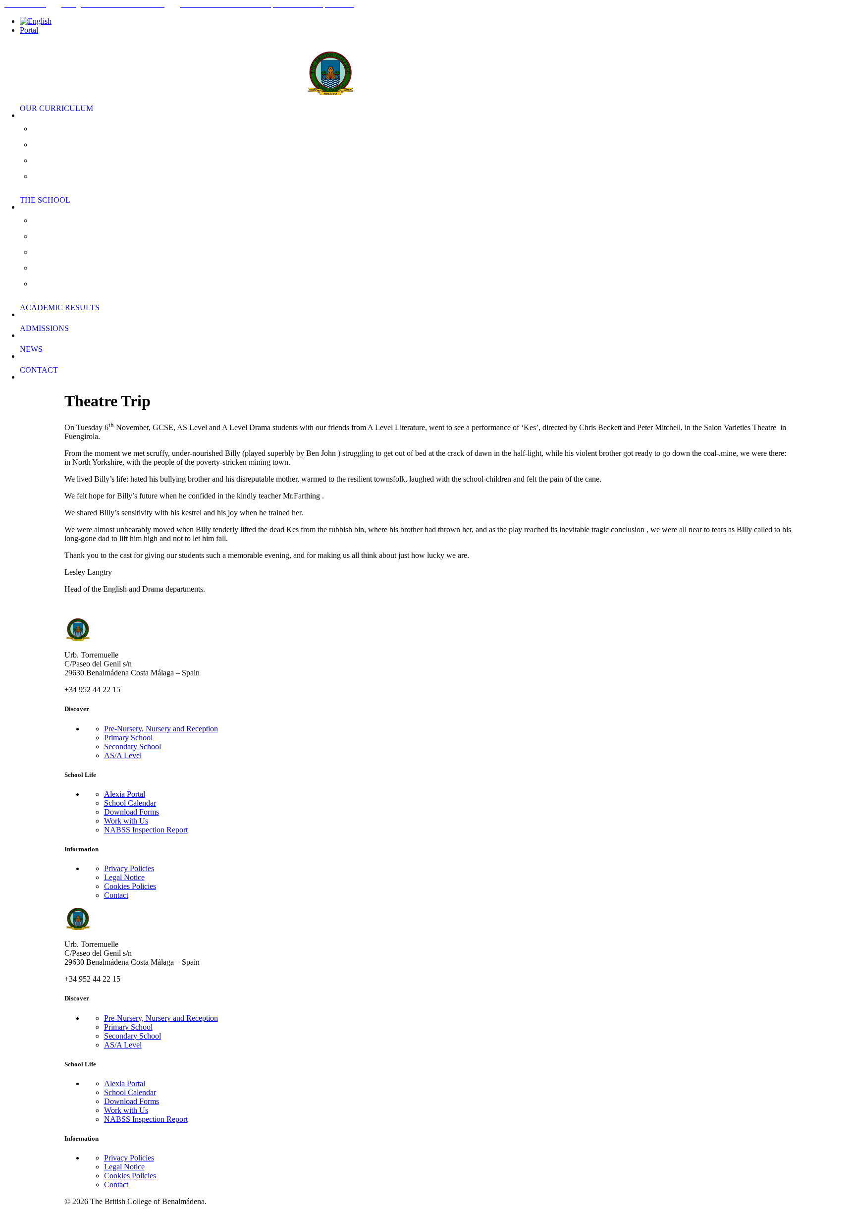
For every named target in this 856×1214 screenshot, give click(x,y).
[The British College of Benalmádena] (428, 67)
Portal (29, 30)
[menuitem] (438, 21)
